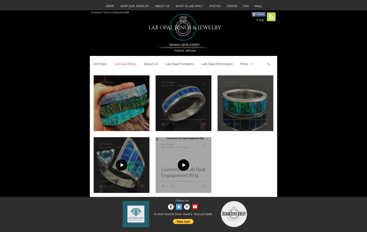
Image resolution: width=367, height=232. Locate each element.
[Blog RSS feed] (271, 17)
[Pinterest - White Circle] (187, 207)
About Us (151, 64)
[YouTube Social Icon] (195, 207)
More (244, 64)
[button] (268, 64)
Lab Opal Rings (125, 64)
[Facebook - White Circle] (171, 207)
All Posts (100, 64)
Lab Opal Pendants (180, 64)
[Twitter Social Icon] (179, 207)
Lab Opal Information (217, 64)
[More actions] (143, 83)
